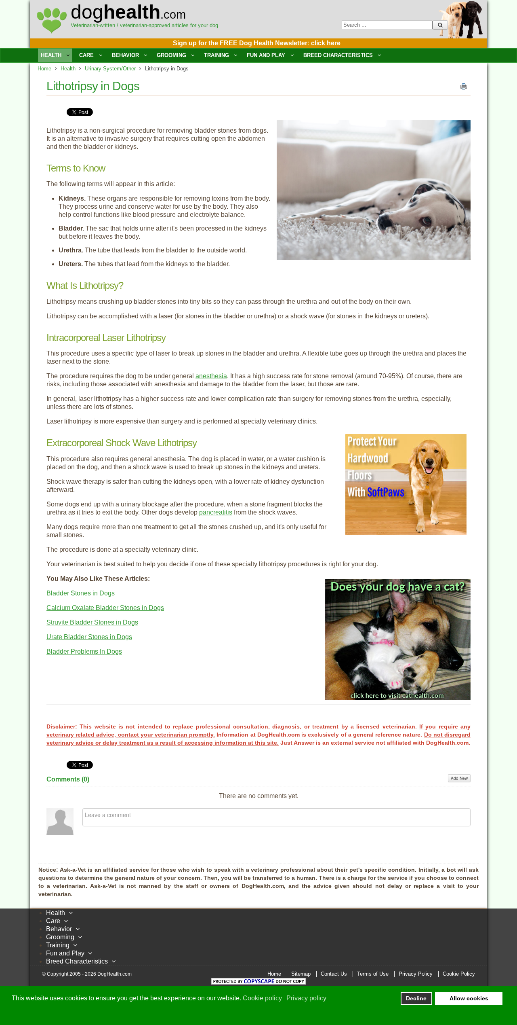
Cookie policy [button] (262, 998)
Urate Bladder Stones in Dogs (89, 636)
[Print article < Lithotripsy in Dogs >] (463, 88)
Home (44, 69)
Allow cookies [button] (469, 998)
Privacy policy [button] (306, 998)
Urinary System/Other (110, 69)
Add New (459, 778)
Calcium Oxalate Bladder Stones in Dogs (105, 607)
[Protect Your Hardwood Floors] (406, 532)
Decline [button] (416, 998)
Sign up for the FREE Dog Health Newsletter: (256, 43)
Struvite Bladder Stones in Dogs (92, 622)
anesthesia (211, 376)
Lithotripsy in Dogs (92, 86)
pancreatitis (215, 512)
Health (68, 69)
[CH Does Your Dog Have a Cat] (398, 698)
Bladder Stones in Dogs (80, 593)
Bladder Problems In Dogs (84, 651)
